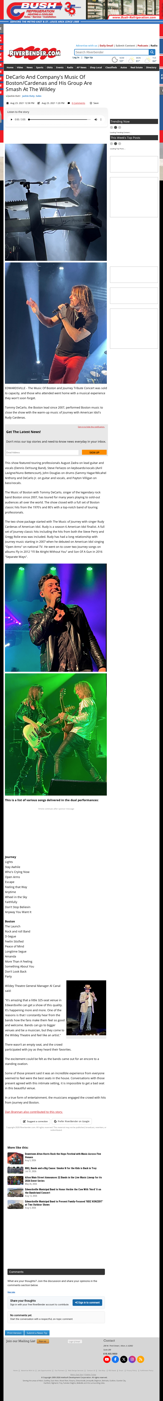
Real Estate (137, 67)
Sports (39, 67)
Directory (151, 67)
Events (60, 67)
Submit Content (125, 45)
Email (77, 1341)
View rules (11, 1292)
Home (10, 67)
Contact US (91, 1370)
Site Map (102, 1370)
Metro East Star (76, 1374)
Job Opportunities (44, 1370)
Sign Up (88, 57)
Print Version (14, 1332)
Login (71, 1341)
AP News (81, 67)
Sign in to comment (89, 1302)
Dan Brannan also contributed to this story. (34, 1112)
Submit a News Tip (37, 1332)
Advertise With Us (28, 1370)
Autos (123, 67)
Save (96, 103)
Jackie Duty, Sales (31, 95)
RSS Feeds (112, 1370)
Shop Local (96, 67)
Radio (154, 45)
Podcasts (143, 45)
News (30, 67)
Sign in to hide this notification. (91, 426)
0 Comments (78, 103)
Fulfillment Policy (146, 1370)
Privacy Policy (132, 1370)
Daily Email (106, 45)
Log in (76, 57)
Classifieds (111, 67)
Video (20, 67)
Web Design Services (76, 1370)
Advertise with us (86, 45)
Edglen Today (90, 1374)
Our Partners (60, 1370)
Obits (50, 67)
